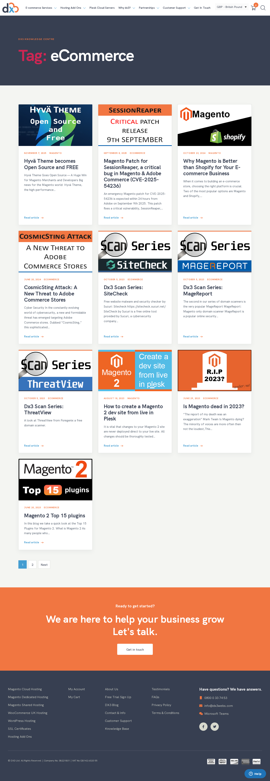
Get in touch (135, 649)
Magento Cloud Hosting (25, 689)
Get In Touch (202, 7)
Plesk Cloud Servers (101, 7)
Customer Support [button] (174, 7)
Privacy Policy (161, 704)
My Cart (74, 697)
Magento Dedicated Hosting (28, 697)
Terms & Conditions (165, 712)
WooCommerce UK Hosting (27, 712)
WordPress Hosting (22, 720)
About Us (111, 689)
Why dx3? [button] (124, 7)
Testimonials (161, 689)
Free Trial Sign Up (118, 697)
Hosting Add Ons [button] (70, 7)
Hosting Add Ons (20, 736)
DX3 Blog (112, 704)
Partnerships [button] (147, 7)
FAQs (155, 697)
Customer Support (118, 720)
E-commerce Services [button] (38, 7)
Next (44, 564)
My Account (76, 689)
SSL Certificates (19, 728)
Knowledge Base (117, 728)
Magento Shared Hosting (26, 704)
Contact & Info (115, 712)
